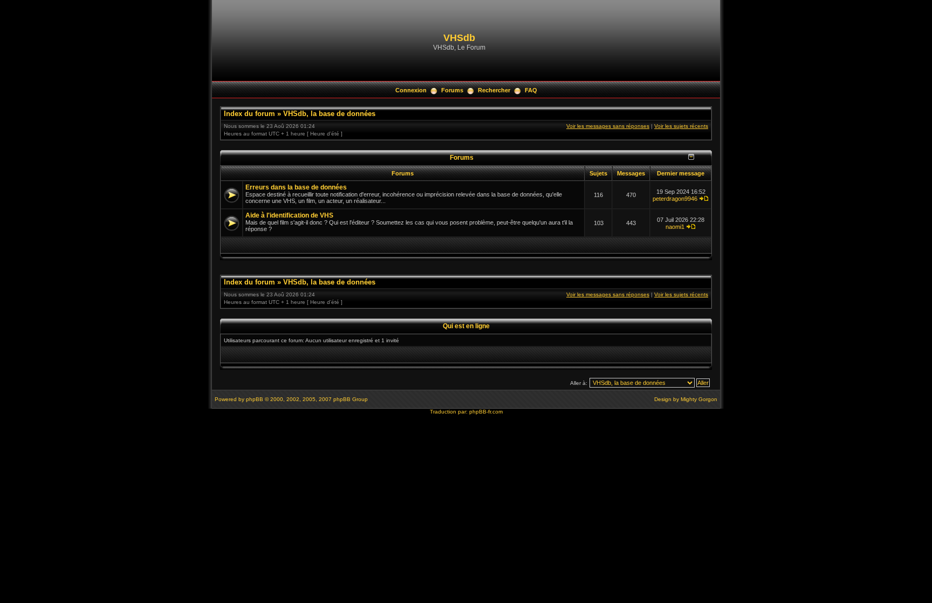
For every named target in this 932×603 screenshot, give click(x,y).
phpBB (254, 399)
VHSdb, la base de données (329, 114)
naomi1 (675, 226)
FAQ (531, 90)
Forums (452, 90)
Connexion (411, 90)
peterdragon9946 (675, 198)
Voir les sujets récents (681, 126)
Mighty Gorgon (699, 399)
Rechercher (494, 90)
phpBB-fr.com (486, 412)
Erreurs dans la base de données (296, 187)
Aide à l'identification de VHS (289, 215)
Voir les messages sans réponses (607, 126)
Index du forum (249, 114)
